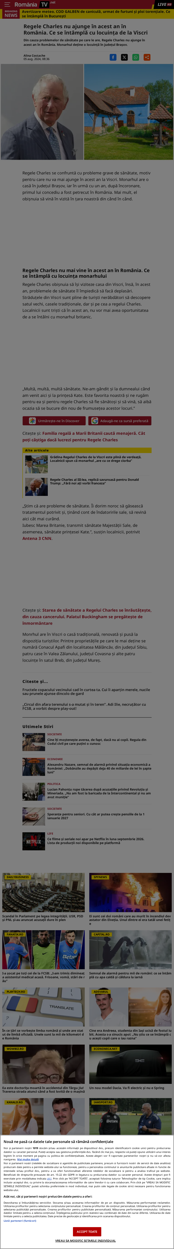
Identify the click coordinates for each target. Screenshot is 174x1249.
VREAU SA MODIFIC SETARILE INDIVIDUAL (85, 1241)
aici (49, 1178)
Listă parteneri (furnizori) (20, 1220)
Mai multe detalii (28, 1159)
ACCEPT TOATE (87, 1232)
